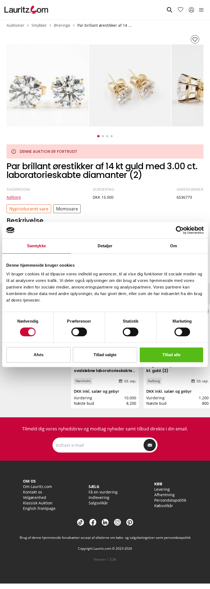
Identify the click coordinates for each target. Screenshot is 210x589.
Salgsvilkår (98, 502)
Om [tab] (173, 245)
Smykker (39, 25)
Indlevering (99, 497)
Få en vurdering (103, 492)
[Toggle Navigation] (201, 9)
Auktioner (15, 25)
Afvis (38, 354)
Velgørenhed (34, 497)
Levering (162, 489)
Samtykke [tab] (36, 245)
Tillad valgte (105, 354)
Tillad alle (171, 354)
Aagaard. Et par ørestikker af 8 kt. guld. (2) (175, 367)
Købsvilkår (163, 505)
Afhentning (164, 494)
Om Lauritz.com (37, 486)
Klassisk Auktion (37, 502)
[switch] (79, 332)
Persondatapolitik (170, 500)
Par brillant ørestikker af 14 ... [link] (104, 25)
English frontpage (39, 508)
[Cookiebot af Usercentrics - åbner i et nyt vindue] (180, 230)
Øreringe (62, 25)
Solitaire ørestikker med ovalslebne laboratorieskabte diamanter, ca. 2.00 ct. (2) (103, 370)
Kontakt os (32, 492)
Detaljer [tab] (105, 245)
